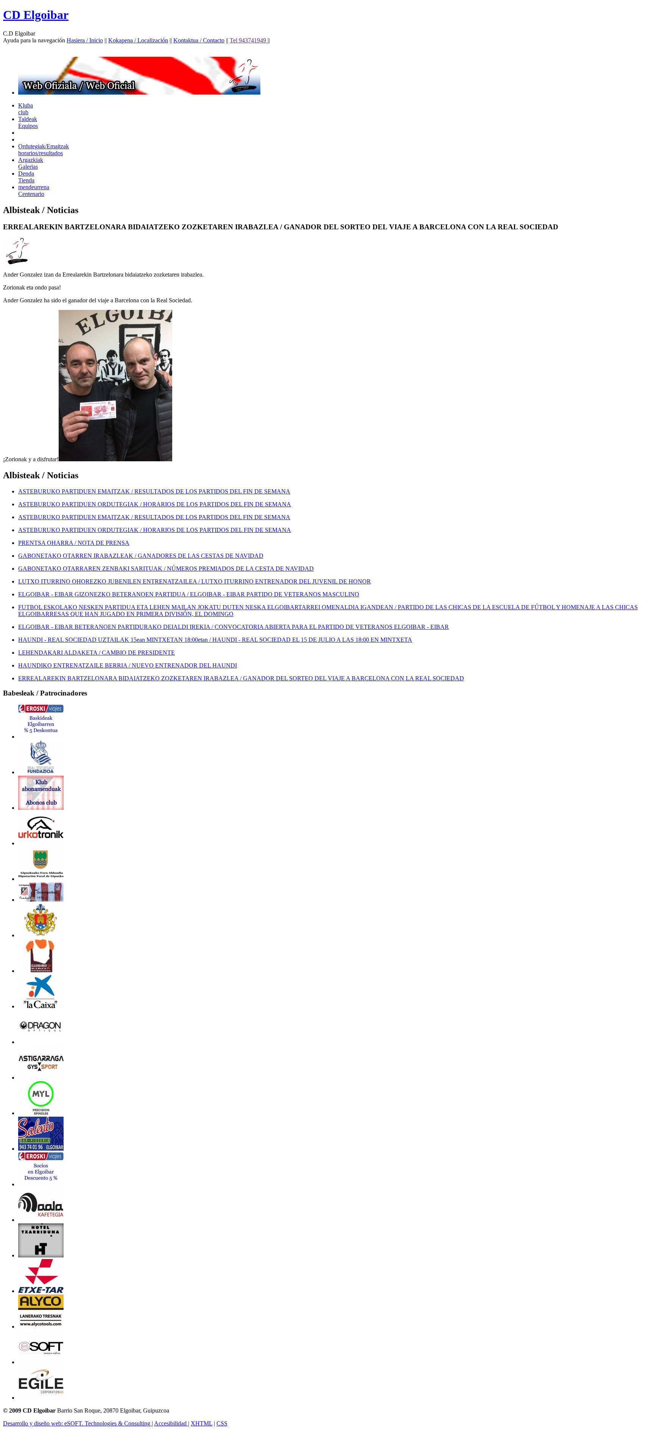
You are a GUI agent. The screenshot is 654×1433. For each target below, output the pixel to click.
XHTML (201, 1423)
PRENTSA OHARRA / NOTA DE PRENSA (73, 543)
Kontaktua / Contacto (198, 40)
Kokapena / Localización (138, 40)
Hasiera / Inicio (85, 40)
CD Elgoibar (36, 15)
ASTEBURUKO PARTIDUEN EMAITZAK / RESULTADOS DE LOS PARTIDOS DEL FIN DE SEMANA (154, 491)
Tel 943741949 (249, 40)
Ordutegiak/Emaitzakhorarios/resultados (43, 149)
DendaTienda (26, 177)
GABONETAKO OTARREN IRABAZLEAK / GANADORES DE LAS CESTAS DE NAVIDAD (140, 555)
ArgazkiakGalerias (30, 163)
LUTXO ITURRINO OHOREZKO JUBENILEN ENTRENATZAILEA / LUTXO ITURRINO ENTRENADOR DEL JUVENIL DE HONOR (194, 581)
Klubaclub (25, 108)
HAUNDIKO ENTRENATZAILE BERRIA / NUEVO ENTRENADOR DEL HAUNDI (127, 665)
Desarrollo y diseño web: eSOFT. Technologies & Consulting (77, 1423)
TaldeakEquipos (28, 122)
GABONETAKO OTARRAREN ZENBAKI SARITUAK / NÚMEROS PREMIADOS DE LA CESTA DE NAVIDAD (166, 568)
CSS (221, 1423)
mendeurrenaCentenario (33, 190)
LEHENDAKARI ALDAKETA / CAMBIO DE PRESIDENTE (96, 652)
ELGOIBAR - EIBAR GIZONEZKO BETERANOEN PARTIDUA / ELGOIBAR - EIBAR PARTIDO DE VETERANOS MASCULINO (188, 594)
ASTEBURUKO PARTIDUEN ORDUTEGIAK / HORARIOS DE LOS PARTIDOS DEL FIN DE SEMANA (154, 504)
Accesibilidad (171, 1423)
